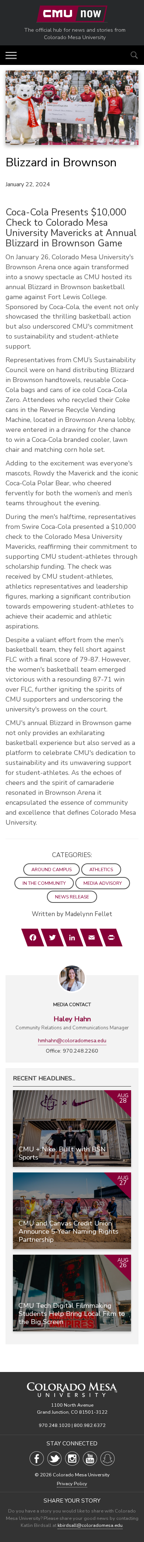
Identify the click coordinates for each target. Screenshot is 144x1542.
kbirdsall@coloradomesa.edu (90, 1525)
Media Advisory (102, 883)
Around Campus (51, 869)
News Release (72, 897)
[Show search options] (134, 55)
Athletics (101, 869)
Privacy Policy (72, 1483)
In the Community (44, 883)
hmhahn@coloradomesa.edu (72, 1040)
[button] (11, 56)
